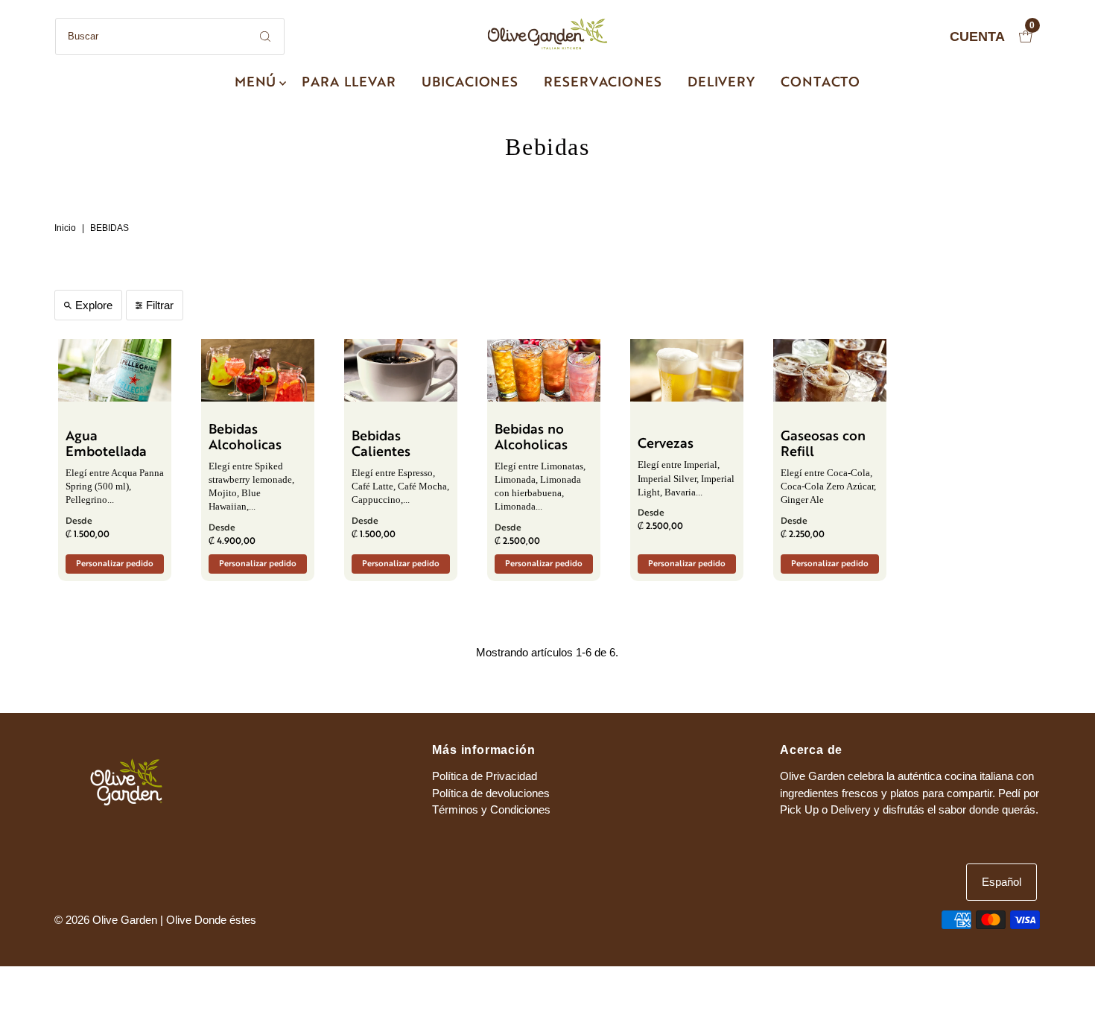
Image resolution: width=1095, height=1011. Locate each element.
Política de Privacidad (484, 776)
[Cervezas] (686, 370)
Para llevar (349, 83)
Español (1001, 881)
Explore (93, 305)
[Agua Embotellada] (114, 370)
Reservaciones (603, 83)
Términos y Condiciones (491, 809)
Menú (256, 83)
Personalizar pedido (114, 564)
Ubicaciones (470, 83)
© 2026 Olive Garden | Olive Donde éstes (155, 919)
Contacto (820, 83)
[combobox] (170, 36)
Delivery (721, 83)
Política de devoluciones (491, 793)
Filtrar (160, 305)
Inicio (65, 228)
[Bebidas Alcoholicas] (257, 370)
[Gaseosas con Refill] (829, 370)
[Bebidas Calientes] (400, 370)
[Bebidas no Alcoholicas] (543, 370)
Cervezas (666, 444)
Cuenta (977, 36)
